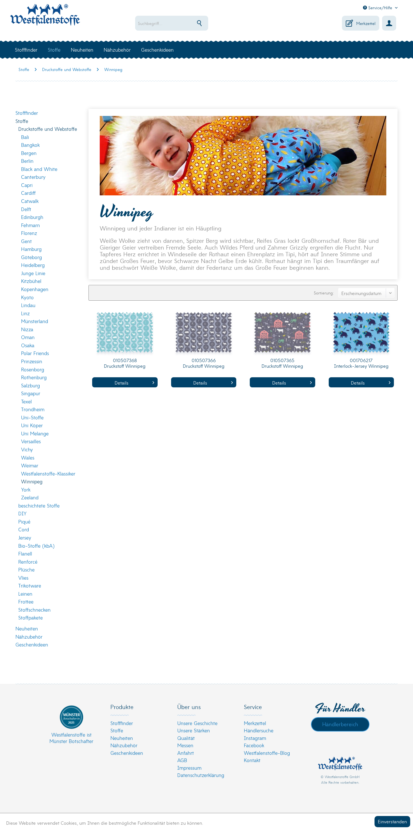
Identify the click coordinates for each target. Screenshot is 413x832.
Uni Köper (32, 425)
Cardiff (28, 192)
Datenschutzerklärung (200, 774)
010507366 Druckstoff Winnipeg (203, 363)
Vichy (27, 449)
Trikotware (29, 585)
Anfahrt (185, 752)
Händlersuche (258, 730)
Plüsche (26, 569)
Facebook (254, 745)
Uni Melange (35, 433)
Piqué (24, 521)
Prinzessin (31, 361)
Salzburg (30, 385)
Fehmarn (30, 224)
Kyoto (27, 297)
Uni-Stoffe (32, 417)
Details (121, 382)
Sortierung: (324, 293)
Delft (26, 208)
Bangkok (30, 144)
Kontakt (252, 760)
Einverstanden (392, 821)
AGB (182, 760)
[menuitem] (189, 23)
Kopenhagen (34, 288)
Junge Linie (33, 272)
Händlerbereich (340, 724)
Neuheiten (26, 628)
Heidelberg (33, 264)
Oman (28, 336)
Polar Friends (35, 352)
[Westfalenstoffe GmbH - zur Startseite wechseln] (45, 18)
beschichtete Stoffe (39, 505)
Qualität (186, 737)
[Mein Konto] (389, 23)
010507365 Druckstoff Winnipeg (282, 363)
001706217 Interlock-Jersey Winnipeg (361, 363)
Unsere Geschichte (197, 722)
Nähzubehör (28, 636)
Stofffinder (26, 112)
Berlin (27, 160)
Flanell (25, 553)
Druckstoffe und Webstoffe (47, 128)
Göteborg (31, 256)
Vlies (23, 577)
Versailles (31, 441)
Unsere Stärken (193, 730)
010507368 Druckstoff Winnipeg (125, 363)
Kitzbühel (31, 280)
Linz (25, 313)
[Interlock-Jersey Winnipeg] (361, 333)
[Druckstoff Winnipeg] (125, 333)
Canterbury (33, 176)
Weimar (29, 465)
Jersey (24, 537)
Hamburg (31, 248)
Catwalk (29, 200)
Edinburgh (32, 216)
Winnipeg (31, 481)
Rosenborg (32, 369)
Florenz (29, 232)
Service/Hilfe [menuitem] (380, 7)
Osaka (27, 345)
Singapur (30, 393)
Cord (23, 529)
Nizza (27, 329)
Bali (25, 136)
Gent (26, 240)
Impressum (189, 767)
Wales (27, 457)
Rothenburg (34, 377)
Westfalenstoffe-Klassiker (48, 473)
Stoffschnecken (34, 609)
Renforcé (27, 561)
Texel (26, 401)
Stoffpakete (30, 617)
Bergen (29, 152)
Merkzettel (255, 722)
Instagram (255, 737)
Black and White (39, 168)
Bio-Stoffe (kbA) (36, 545)
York (25, 489)
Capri (27, 184)
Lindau (28, 304)
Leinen (25, 593)
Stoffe (21, 120)
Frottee (25, 601)
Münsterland (34, 320)
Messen (185, 745)
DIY (22, 513)
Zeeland (29, 497)
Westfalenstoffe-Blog (267, 752)
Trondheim (32, 409)
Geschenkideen (31, 644)
